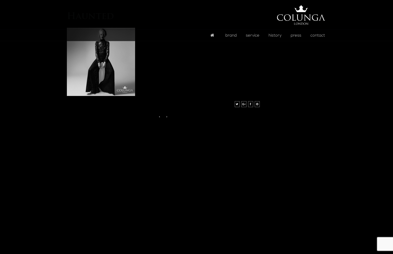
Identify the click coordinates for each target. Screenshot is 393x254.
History (275, 35)
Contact (317, 35)
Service (252, 35)
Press (296, 35)
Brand (231, 35)
